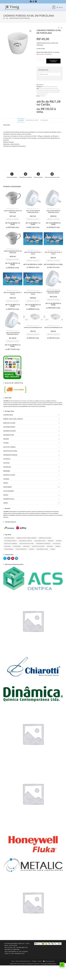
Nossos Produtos (19, 961)
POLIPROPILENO (7, 467)
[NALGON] (33, 902)
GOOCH (55, 90)
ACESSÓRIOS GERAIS (8, 415)
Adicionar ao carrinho (53, 61)
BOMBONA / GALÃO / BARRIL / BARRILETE (13, 419)
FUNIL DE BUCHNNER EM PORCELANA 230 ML (33, 211)
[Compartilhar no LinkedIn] (16, 558)
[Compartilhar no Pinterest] (12, 558)
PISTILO (50, 92)
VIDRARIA (5, 503)
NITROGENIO (40, 92)
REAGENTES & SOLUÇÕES (9, 475)
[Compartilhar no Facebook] (8, 558)
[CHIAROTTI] (33, 667)
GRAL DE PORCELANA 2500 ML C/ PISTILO (13, 293)
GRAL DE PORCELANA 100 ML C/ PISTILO (53, 253)
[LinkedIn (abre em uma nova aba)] (36, 1)
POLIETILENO (6, 463)
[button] (30, 31)
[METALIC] (33, 865)
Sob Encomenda (53, 86)
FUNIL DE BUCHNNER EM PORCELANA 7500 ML (53, 292)
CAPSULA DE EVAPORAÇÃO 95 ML (33, 327)
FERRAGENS (6, 439)
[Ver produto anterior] (59, 28)
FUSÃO (51, 90)
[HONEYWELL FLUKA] (33, 840)
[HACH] (33, 733)
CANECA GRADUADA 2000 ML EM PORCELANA (13, 251)
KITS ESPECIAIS (6, 459)
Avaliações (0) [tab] (44, 120)
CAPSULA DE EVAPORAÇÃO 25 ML (53, 327)
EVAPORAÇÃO (45, 90)
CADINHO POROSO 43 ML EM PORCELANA (19, 18)
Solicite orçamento (8, 491)
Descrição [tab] (21, 120)
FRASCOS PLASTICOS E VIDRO (10, 451)
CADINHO (46, 88)
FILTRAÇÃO (6, 443)
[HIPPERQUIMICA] (33, 793)
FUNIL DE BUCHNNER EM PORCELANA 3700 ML (12, 333)
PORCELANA (56, 92)
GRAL (59, 90)
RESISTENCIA (44, 94)
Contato (39, 961)
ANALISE (41, 88)
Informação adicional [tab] (32, 120)
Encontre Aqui (27, 961)
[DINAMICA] (33, 693)
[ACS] (33, 578)
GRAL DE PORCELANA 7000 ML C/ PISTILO (33, 293)
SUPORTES (5, 495)
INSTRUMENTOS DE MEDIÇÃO (10, 455)
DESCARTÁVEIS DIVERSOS (9, 427)
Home (13, 961)
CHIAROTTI (39, 90)
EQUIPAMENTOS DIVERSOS (9, 431)
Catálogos (34, 961)
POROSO (39, 94)
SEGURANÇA (6, 479)
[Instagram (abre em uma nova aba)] (33, 1)
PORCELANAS (45, 86)
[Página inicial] (3, 18)
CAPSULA (55, 88)
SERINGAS (5, 483)
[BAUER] (33, 621)
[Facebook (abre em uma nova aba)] (30, 1)
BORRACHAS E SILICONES (9, 423)
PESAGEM (45, 92)
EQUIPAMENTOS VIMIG (8, 435)
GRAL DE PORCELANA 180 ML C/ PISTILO (33, 253)
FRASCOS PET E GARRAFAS (9, 447)
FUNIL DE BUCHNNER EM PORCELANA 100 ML (53, 211)
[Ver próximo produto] (61, 28)
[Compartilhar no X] (5, 558)
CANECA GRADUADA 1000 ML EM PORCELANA (13, 211)
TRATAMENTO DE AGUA (8, 499)
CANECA (51, 88)
